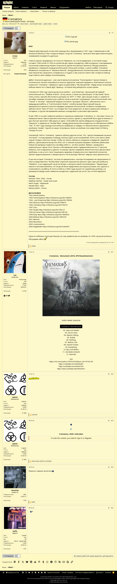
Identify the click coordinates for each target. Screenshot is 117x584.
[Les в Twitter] (9, 295)
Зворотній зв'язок (53, 572)
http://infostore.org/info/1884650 (55, 214)
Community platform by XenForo (58, 577)
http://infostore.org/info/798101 (55, 205)
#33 (112, 420)
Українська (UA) (13, 572)
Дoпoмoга (99, 572)
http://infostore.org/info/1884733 (52, 217)
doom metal (24, 24)
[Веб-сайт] (5, 295)
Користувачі (34, 11)
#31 (112, 252)
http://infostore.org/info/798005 (59, 198)
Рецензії (43, 7)
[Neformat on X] (38, 572)
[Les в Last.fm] (7, 295)
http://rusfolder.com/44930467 (71, 364)
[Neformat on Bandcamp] (45, 572)
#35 (112, 508)
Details (87, 578)
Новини (25, 7)
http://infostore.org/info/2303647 (56, 226)
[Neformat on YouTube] (29, 572)
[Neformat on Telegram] (35, 572)
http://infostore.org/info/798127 (52, 210)
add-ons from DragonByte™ (53, 578)
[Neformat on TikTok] (32, 572)
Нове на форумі (21, 11)
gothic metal (48, 24)
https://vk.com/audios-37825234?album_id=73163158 (71, 361)
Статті (34, 7)
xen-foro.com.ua (62, 580)
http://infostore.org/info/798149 (54, 212)
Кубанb (23, 405)
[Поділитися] (109, 33)
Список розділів (8, 11)
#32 (112, 374)
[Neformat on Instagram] (26, 572)
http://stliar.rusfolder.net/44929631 (71, 369)
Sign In (79, 438)
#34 (112, 467)
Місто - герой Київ (20, 541)
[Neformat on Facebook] (23, 572)
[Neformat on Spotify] (42, 572)
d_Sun (6, 24)
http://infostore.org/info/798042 (59, 200)
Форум (7, 7)
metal (55, 24)
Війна (16, 7)
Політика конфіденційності (84, 572)
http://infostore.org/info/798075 (53, 202)
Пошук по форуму (48, 11)
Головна (108, 572)
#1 (112, 33)
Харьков (23, 62)
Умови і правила (67, 572)
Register (88, 438)
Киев (24, 283)
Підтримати (64, 7)
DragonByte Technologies (77, 578)
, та (42, 461)
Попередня (9, 28)
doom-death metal (36, 24)
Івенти (53, 7)
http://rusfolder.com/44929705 (71, 366)
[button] (28, 11)
